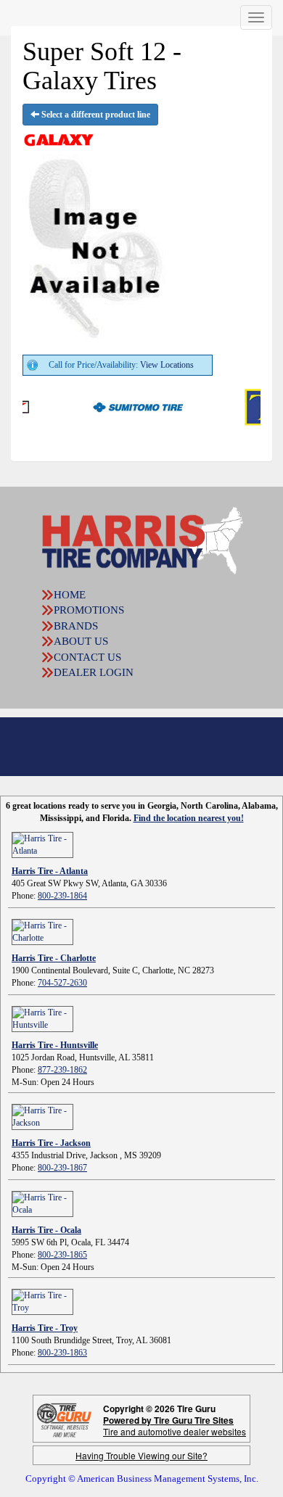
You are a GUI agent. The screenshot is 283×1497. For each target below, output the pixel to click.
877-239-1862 (62, 1070)
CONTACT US (87, 657)
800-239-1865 (62, 1255)
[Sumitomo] (120, 406)
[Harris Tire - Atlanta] (42, 844)
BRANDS (76, 626)
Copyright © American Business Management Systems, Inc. (141, 1478)
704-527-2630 (62, 983)
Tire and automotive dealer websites (174, 1426)
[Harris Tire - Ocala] (42, 1203)
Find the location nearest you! (189, 818)
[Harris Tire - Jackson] (42, 1116)
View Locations (167, 365)
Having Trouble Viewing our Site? (141, 1455)
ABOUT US (81, 641)
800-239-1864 (62, 896)
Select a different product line (94, 115)
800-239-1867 (62, 1168)
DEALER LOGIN (94, 672)
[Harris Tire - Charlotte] (42, 931)
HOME (70, 595)
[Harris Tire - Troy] (42, 1301)
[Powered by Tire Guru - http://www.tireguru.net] (64, 1419)
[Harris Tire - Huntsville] (42, 1018)
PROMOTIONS (89, 610)
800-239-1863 (62, 1353)
